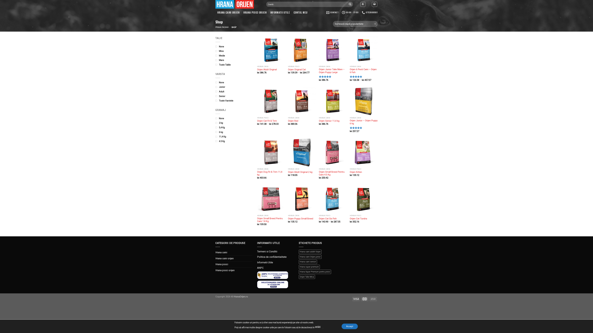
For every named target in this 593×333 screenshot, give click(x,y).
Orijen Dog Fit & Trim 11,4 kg (269, 173)
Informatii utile (280, 12)
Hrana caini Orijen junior (310, 257)
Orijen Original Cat (297, 69)
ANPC (260, 267)
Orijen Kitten (356, 172)
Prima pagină (222, 27)
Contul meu (300, 12)
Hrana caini (221, 252)
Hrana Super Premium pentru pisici (315, 272)
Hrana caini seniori (308, 262)
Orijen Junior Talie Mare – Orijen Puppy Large (332, 71)
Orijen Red (293, 121)
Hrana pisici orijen (255, 12)
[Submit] (350, 4)
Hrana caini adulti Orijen (310, 252)
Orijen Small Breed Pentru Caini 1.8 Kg (270, 220)
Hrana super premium (309, 267)
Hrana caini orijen (228, 12)
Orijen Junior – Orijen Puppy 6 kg (364, 122)
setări (318, 326)
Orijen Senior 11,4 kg (329, 121)
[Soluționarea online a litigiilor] (272, 284)
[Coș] (374, 4)
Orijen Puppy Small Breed (300, 218)
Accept (349, 326)
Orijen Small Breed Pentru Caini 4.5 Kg (332, 173)
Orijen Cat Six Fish (328, 218)
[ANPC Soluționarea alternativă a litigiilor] (272, 274)
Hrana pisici (221, 264)
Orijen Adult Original (267, 69)
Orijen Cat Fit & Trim (267, 121)
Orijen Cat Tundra (358, 218)
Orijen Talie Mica (307, 277)
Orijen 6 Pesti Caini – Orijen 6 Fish (363, 71)
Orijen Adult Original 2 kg (300, 172)
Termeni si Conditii (267, 251)
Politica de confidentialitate (272, 256)
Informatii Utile (265, 262)
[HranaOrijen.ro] (238, 4)
